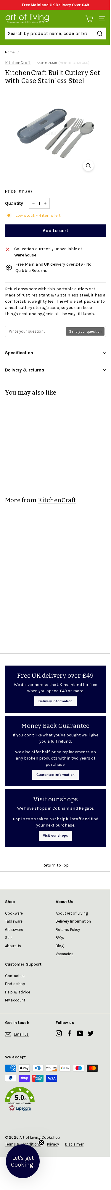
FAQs (60, 937)
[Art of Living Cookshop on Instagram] (59, 1033)
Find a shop (15, 984)
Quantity (14, 203)
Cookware (14, 913)
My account (15, 1000)
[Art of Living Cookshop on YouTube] (80, 1033)
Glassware (14, 929)
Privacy (53, 1144)
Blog (60, 946)
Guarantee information (55, 775)
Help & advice (17, 992)
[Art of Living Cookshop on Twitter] (91, 1033)
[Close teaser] (41, 1143)
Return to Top (55, 865)
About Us (13, 946)
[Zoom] (88, 165)
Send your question (85, 331)
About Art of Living (72, 913)
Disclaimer (74, 1144)
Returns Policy (68, 929)
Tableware (13, 921)
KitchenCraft (18, 62)
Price (10, 191)
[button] (55, 1100)
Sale (9, 937)
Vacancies (64, 954)
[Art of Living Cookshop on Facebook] (69, 1033)
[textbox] (36, 331)
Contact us (15, 976)
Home (10, 52)
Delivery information (55, 701)
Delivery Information (73, 921)
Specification (19, 352)
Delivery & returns (24, 370)
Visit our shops (55, 835)
